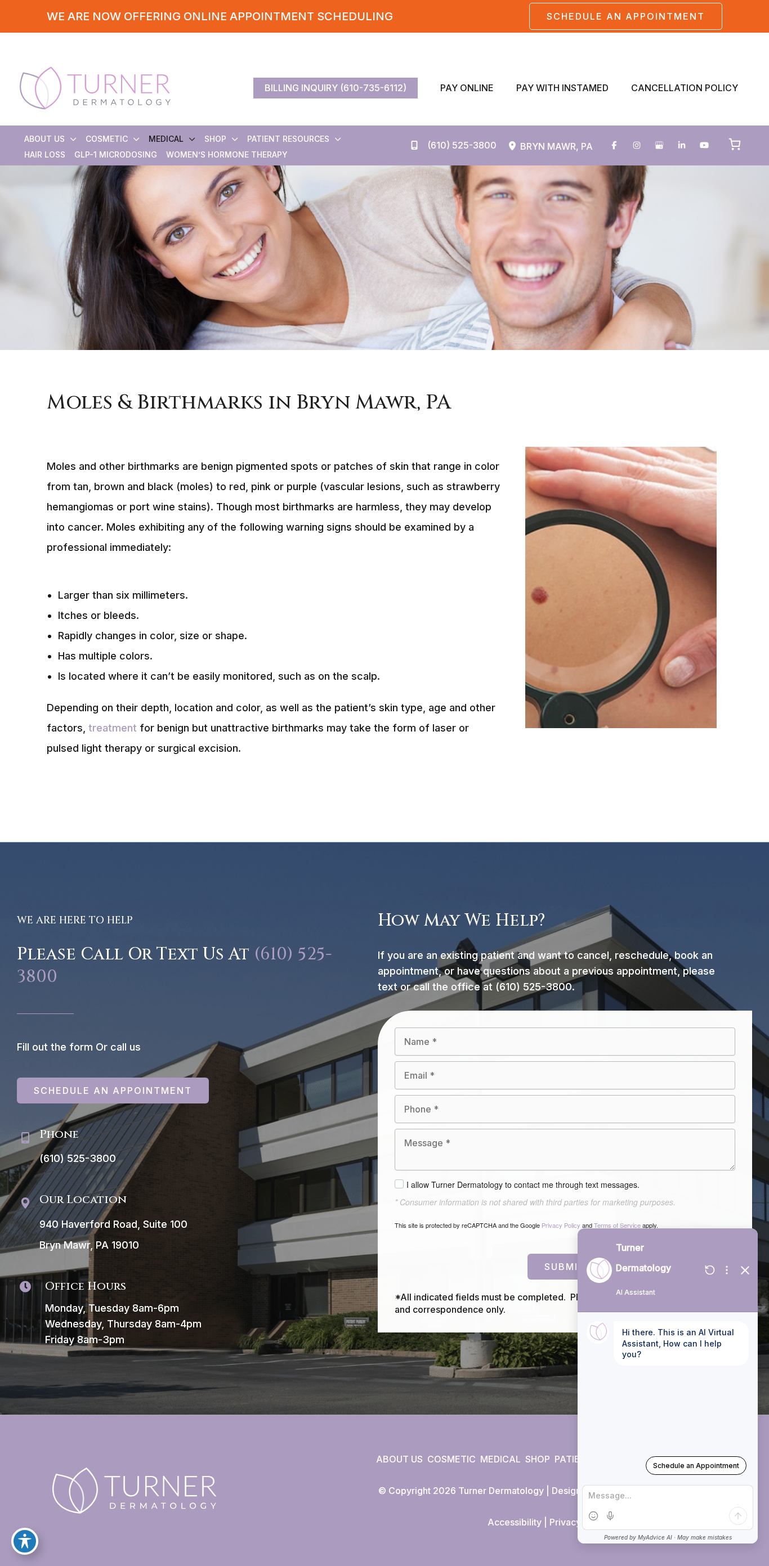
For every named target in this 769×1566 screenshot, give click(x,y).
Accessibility (515, 1522)
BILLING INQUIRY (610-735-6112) (335, 87)
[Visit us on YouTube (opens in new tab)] (704, 145)
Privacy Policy (561, 1225)
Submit (564, 1266)
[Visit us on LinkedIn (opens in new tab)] (682, 145)
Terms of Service (617, 1225)
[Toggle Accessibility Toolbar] (24, 1541)
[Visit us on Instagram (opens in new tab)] (637, 145)
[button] (625, 16)
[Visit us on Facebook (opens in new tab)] (614, 145)
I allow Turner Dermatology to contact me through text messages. (523, 1184)
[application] (71, 139)
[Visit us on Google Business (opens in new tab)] (659, 145)
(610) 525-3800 (533, 987)
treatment (112, 728)
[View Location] (514, 145)
